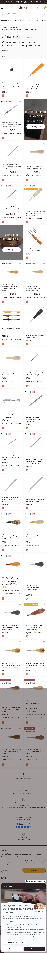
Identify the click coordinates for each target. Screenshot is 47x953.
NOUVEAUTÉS (6, 21)
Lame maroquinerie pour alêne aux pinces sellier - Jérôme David (34, 419)
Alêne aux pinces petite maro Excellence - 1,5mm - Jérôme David (11, 709)
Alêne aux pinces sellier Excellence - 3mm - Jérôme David (35, 751)
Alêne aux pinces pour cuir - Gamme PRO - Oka (11, 374)
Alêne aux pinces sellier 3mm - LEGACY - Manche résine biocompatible (11, 627)
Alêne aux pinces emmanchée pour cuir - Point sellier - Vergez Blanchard (10, 288)
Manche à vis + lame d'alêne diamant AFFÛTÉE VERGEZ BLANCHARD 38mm (35, 213)
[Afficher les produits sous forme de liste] (45, 57)
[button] (34, 8)
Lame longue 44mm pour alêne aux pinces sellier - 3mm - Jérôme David (34, 461)
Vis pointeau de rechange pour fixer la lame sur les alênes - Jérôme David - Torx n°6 (11, 86)
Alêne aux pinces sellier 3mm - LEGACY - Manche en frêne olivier (35, 665)
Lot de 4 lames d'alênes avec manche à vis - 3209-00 (35, 250)
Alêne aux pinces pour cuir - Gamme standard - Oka (35, 168)
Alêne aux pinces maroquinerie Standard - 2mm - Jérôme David (10, 579)
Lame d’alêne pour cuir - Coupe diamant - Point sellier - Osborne (11, 167)
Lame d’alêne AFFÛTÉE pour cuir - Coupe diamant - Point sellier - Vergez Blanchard (11, 209)
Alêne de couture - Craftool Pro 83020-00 (35, 336)
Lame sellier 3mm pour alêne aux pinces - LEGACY (35, 500)
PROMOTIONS (19, 21)
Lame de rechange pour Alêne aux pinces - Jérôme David (10, 457)
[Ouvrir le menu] (2, 8)
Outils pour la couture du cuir (11, 29)
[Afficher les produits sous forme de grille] (42, 57)
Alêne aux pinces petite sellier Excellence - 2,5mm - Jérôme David (11, 751)
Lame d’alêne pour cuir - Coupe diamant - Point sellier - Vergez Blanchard (11, 125)
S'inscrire (34, 870)
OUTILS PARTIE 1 (15, 27)
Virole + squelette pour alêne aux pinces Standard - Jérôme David (11, 331)
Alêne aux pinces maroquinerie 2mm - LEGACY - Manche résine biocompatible (35, 589)
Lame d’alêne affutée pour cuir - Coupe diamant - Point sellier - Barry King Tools (35, 373)
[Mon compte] (37, 8)
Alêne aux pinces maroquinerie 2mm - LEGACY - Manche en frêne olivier (11, 665)
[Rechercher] (5, 13)
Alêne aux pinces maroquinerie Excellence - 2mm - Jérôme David (34, 703)
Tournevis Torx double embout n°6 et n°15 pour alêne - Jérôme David (34, 87)
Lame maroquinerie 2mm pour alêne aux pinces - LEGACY (10, 499)
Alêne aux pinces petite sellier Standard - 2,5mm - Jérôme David (11, 537)
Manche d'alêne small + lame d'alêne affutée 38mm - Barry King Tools (35, 627)
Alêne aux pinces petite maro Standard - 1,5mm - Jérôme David (35, 537)
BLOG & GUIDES (32, 21)
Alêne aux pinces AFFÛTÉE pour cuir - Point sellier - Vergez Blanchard (34, 289)
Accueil (4, 27)
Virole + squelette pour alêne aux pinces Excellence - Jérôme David (11, 415)
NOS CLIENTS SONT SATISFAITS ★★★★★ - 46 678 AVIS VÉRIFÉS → (23, 2)
